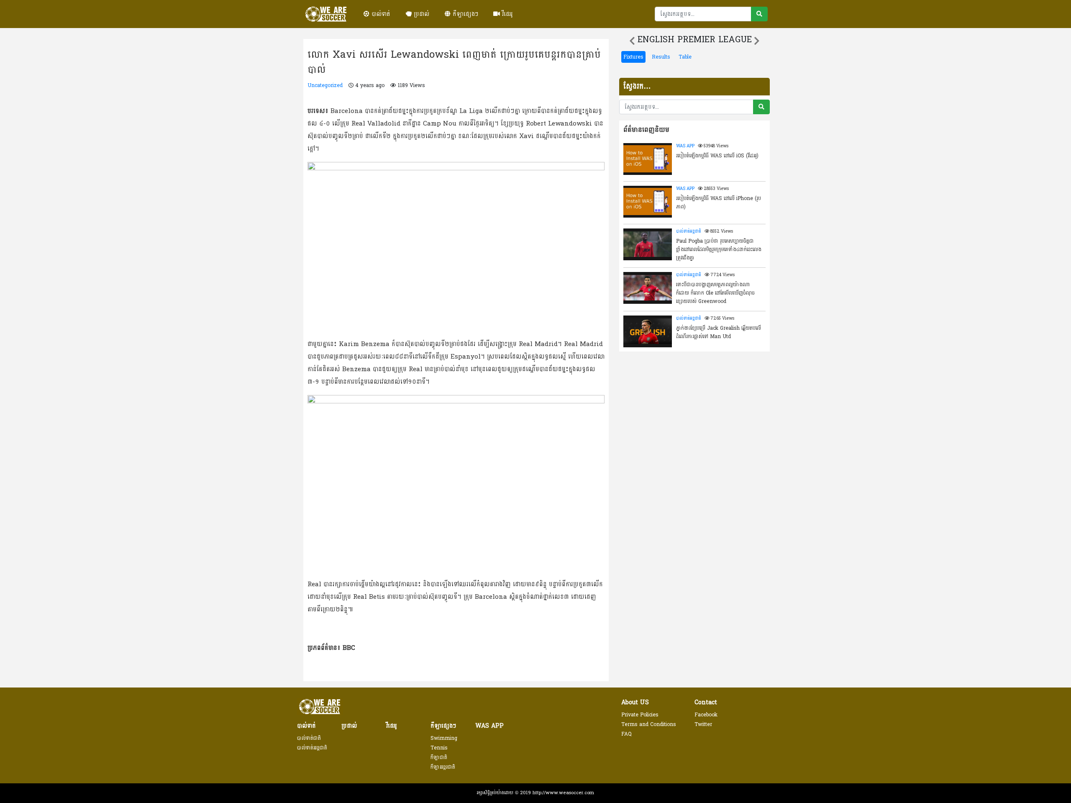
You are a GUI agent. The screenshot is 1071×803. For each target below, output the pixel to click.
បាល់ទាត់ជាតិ (309, 738)
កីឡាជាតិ (438, 757)
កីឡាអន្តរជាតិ (442, 767)
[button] (632, 41)
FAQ (626, 734)
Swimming (443, 738)
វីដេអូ (506, 14)
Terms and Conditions (648, 724)
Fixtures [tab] (633, 57)
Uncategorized (325, 85)
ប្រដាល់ (420, 14)
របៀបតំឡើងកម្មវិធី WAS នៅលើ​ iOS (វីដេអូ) (717, 155)
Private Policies (639, 714)
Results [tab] (661, 57)
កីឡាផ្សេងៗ (464, 14)
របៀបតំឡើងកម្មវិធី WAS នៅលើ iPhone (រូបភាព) (718, 202)
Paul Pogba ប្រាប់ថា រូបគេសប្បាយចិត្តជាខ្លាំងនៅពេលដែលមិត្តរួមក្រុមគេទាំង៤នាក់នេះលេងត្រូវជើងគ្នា (718, 249)
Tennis (439, 747)
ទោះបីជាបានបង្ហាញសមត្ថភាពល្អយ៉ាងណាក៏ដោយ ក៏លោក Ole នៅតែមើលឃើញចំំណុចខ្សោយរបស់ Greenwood (715, 292)
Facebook (705, 714)
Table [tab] (685, 57)
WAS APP (685, 146)
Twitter (703, 724)
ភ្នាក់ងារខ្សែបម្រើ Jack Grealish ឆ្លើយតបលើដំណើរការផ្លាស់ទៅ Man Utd (718, 332)
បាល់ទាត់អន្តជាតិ (688, 231)
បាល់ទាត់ (379, 14)
